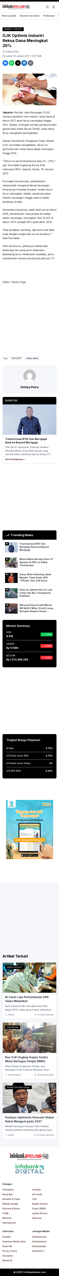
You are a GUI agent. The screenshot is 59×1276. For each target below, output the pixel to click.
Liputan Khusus (40, 1213)
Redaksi (7, 1236)
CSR (34, 1199)
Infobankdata (39, 1246)
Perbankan (49, 15)
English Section (40, 1203)
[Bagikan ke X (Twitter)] (18, 63)
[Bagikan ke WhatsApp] (11, 63)
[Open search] (47, 7)
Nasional (7, 1218)
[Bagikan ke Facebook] (5, 63)
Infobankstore (39, 1241)
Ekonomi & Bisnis (11, 1208)
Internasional (9, 1222)
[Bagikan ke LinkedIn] (24, 63)
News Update (9, 15)
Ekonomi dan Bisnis (30, 15)
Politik (6, 1213)
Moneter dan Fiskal (18, 1087)
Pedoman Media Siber (14, 1241)
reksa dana (32, 358)
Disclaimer (8, 1255)
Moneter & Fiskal (11, 1199)
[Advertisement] (29, 318)
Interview (37, 1218)
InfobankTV (38, 1251)
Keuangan (12, 1027)
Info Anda (37, 1194)
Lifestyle (36, 1189)
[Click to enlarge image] (29, 89)
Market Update (13, 29)
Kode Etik (7, 1246)
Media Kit (7, 1260)
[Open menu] (53, 7)
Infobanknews (39, 1236)
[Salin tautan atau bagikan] (30, 63)
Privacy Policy (10, 1251)
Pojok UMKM (38, 1208)
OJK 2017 (16, 358)
